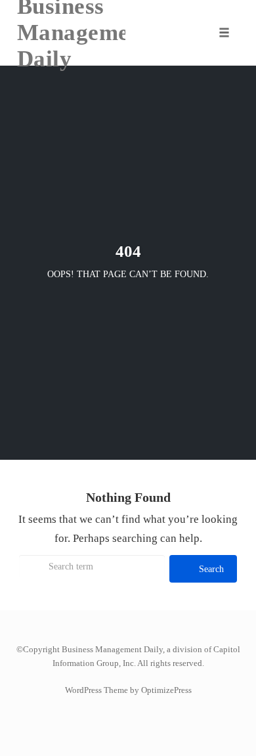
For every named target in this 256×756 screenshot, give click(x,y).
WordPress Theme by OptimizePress (128, 690)
